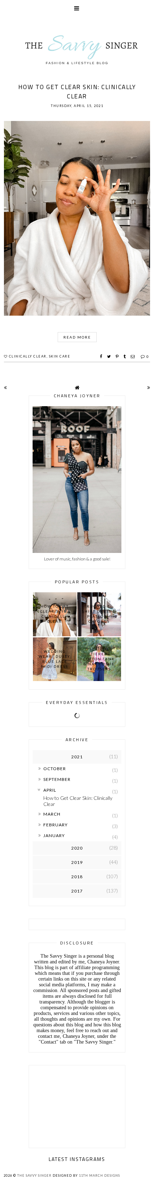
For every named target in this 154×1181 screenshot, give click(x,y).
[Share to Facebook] (102, 356)
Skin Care (60, 356)
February (55, 824)
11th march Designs (99, 1175)
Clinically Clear (28, 356)
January (54, 835)
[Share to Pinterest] (118, 356)
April (49, 790)
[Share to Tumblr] (125, 356)
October (54, 768)
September (57, 779)
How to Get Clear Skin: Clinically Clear (77, 91)
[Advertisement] (77, 1105)
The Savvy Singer (34, 1175)
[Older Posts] (148, 387)
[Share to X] (109, 356)
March (52, 814)
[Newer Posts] (5, 387)
